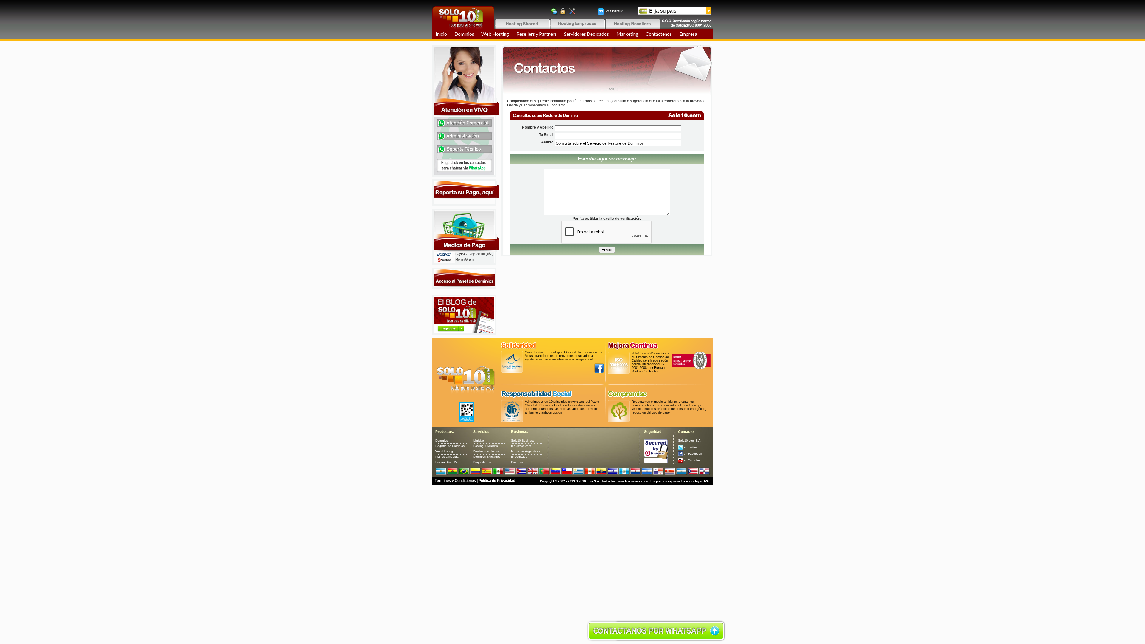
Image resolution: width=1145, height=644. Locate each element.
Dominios (464, 34)
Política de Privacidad (497, 481)
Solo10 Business (522, 440)
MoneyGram (464, 259)
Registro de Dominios (450, 446)
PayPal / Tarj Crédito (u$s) (474, 254)
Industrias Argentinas (525, 451)
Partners (517, 462)
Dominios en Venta (486, 451)
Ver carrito (614, 11)
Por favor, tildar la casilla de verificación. (606, 218)
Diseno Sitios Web (447, 462)
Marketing (627, 34)
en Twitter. (690, 447)
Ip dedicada (519, 456)
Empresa (688, 34)
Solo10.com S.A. (689, 440)
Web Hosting (495, 34)
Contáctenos (659, 34)
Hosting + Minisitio (485, 446)
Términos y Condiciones (455, 481)
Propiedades (482, 462)
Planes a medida (447, 456)
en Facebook (692, 453)
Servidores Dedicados (586, 34)
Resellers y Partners (536, 34)
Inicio (441, 34)
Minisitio (478, 440)
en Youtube (691, 460)
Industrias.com (521, 446)
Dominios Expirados (486, 456)
